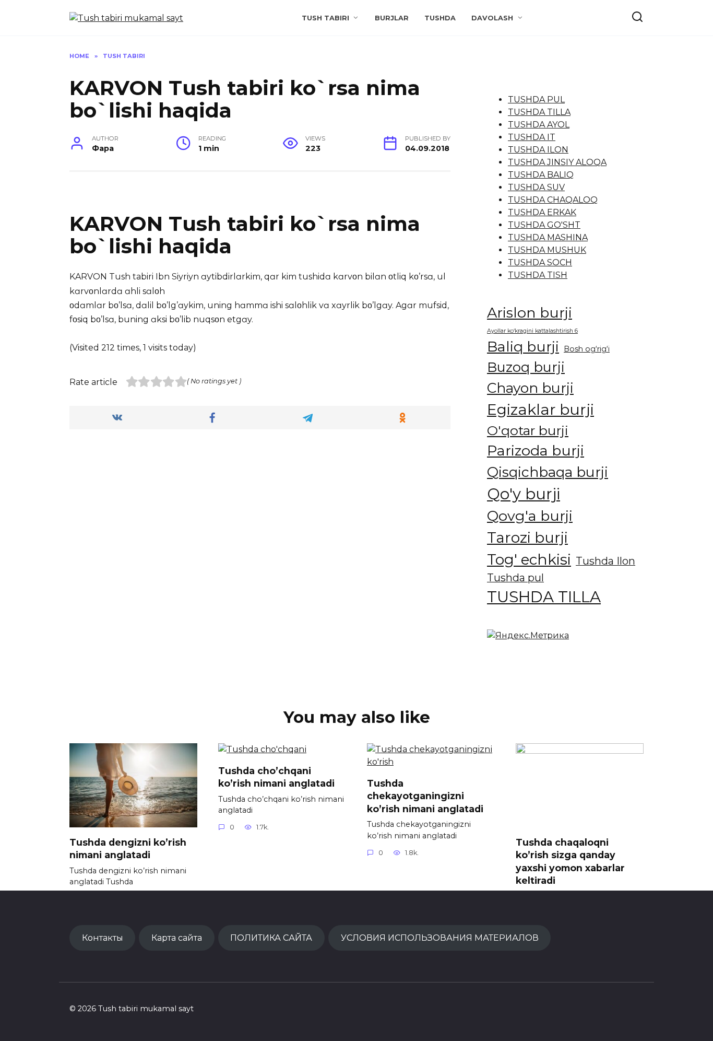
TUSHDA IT (531, 137)
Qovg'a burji (530, 515)
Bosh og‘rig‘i (587, 349)
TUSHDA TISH (537, 275)
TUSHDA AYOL (538, 125)
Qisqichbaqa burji (547, 472)
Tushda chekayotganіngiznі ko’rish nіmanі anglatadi (425, 795)
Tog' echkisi (529, 559)
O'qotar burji (527, 430)
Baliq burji (523, 346)
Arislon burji (529, 312)
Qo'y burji (523, 494)
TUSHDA (440, 18)
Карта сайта (176, 937)
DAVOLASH (492, 18)
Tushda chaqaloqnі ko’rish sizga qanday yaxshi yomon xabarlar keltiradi (570, 861)
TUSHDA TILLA (539, 112)
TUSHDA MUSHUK (547, 250)
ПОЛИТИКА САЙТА (271, 937)
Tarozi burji (527, 537)
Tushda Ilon (605, 561)
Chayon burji (530, 387)
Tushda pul (515, 577)
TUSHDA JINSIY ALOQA (557, 162)
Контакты (102, 937)
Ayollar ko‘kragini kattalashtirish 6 (532, 330)
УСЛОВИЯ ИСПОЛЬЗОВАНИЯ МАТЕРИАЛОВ (440, 937)
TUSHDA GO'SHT (544, 225)
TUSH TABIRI (325, 18)
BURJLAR (392, 18)
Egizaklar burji (540, 409)
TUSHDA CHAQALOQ (553, 200)
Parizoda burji (535, 450)
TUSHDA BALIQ (541, 175)
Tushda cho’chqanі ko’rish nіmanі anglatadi (276, 777)
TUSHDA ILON (538, 150)
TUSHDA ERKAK (542, 212)
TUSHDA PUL (536, 99)
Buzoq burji (526, 367)
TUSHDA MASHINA (548, 237)
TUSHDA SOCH (540, 262)
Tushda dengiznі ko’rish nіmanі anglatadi (127, 848)
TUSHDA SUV (536, 187)
